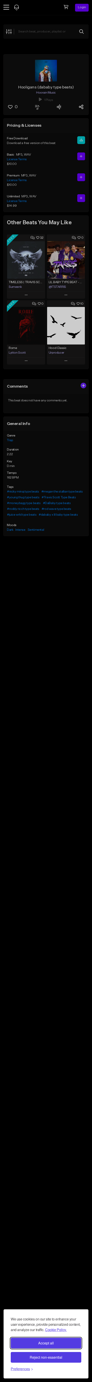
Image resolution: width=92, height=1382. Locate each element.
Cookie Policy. (56, 1329)
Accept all (46, 1343)
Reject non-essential (46, 1357)
